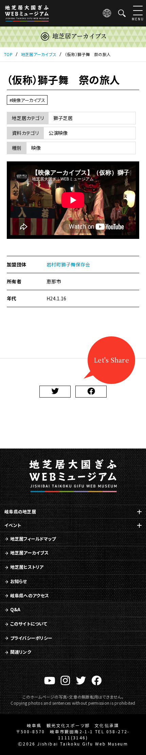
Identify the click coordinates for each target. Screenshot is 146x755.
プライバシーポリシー (31, 638)
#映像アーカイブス (27, 100)
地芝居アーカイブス (29, 552)
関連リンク (20, 652)
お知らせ (18, 581)
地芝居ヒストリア (27, 567)
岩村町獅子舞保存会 (68, 264)
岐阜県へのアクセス (29, 595)
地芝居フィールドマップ (33, 538)
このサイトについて (28, 623)
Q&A (15, 609)
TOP (8, 54)
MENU (138, 18)
